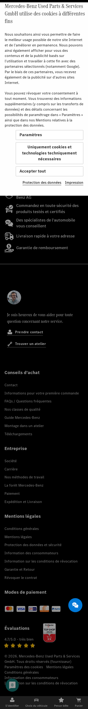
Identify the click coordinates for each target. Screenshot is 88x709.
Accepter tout (32, 171)
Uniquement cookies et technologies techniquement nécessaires (49, 153)
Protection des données (42, 182)
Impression (74, 182)
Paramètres (30, 135)
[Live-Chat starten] (75, 605)
